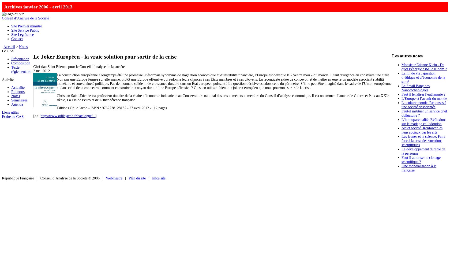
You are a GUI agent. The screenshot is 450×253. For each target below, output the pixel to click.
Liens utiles (10, 112)
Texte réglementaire (21, 69)
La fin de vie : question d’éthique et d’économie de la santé (423, 77)
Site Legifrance (22, 35)
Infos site (158, 178)
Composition (20, 63)
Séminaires (19, 100)
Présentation (20, 59)
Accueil (9, 47)
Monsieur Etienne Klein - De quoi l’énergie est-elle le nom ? (424, 67)
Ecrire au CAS (13, 117)
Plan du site (137, 178)
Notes (23, 47)
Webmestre (114, 178)
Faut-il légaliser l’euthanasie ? (423, 94)
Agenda (17, 104)
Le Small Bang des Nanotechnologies (415, 88)
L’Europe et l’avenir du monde (424, 98)
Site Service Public (25, 30)
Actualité (18, 87)
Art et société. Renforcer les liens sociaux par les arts (421, 130)
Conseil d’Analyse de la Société (25, 18)
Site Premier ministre (26, 26)
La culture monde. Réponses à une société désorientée (423, 105)
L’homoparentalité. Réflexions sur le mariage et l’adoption (423, 122)
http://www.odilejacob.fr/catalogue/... (68, 116)
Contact (17, 39)
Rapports (18, 92)
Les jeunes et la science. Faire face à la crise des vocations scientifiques (423, 140)
